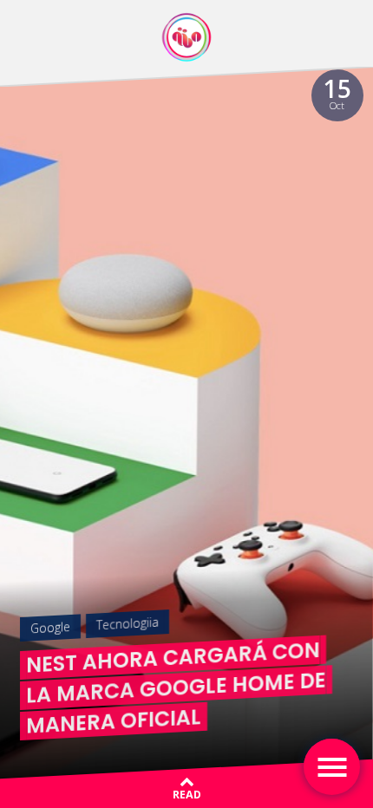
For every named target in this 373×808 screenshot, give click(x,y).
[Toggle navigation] (332, 767)
